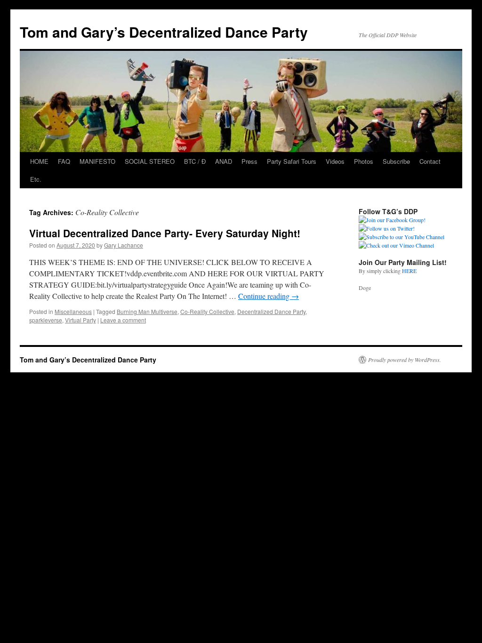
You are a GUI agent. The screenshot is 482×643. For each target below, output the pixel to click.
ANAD (223, 161)
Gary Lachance (123, 245)
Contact (430, 161)
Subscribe (396, 161)
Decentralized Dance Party (271, 311)
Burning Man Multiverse (147, 311)
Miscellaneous (73, 311)
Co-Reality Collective (207, 311)
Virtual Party (80, 320)
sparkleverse (45, 320)
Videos (335, 161)
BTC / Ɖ (195, 161)
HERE (409, 270)
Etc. (35, 179)
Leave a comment (123, 320)
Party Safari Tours (291, 161)
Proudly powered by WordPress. (404, 359)
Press (249, 161)
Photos (363, 161)
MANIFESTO (97, 161)
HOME (39, 161)
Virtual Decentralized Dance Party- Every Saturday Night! (164, 233)
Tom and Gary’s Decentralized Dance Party (164, 32)
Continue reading (268, 296)
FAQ (64, 161)
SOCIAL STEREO (150, 161)
